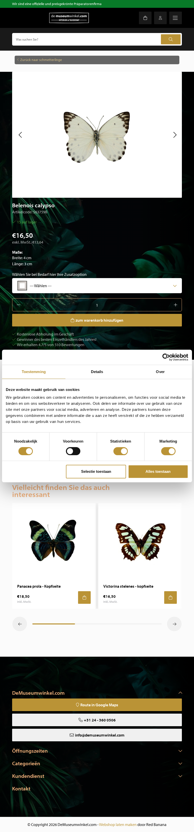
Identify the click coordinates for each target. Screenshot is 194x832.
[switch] (73, 451)
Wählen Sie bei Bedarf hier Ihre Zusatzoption (49, 274)
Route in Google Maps (99, 704)
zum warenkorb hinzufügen (99, 320)
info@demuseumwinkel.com (100, 735)
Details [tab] (97, 372)
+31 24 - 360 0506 (100, 719)
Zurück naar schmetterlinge (41, 59)
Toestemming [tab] (34, 372)
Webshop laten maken (118, 824)
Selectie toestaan (96, 471)
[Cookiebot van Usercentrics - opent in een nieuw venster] (166, 357)
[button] (20, 134)
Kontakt (21, 788)
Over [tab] (160, 372)
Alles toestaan (158, 471)
